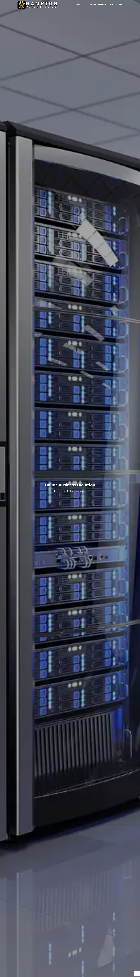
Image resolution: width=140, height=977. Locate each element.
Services (93, 5)
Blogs (111, 5)
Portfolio (102, 5)
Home (78, 5)
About (85, 5)
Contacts (119, 5)
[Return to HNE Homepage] (39, 5)
